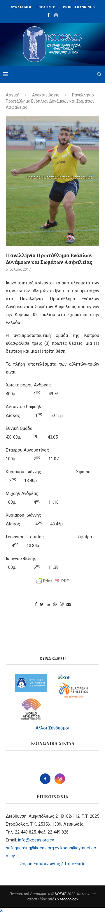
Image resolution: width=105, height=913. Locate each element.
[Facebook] (48, 15)
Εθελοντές (46, 7)
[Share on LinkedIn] (48, 604)
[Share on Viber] (62, 604)
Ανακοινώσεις (46, 95)
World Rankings (79, 7)
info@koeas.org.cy (36, 840)
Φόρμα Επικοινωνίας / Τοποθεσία (52, 863)
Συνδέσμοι (20, 7)
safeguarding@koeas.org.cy (32, 848)
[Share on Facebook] (36, 604)
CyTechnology (66, 899)
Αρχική (13, 95)
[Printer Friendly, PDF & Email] (52, 580)
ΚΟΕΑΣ (60, 894)
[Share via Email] (68, 604)
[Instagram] (56, 15)
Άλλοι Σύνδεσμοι (52, 728)
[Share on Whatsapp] (55, 604)
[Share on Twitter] (42, 604)
